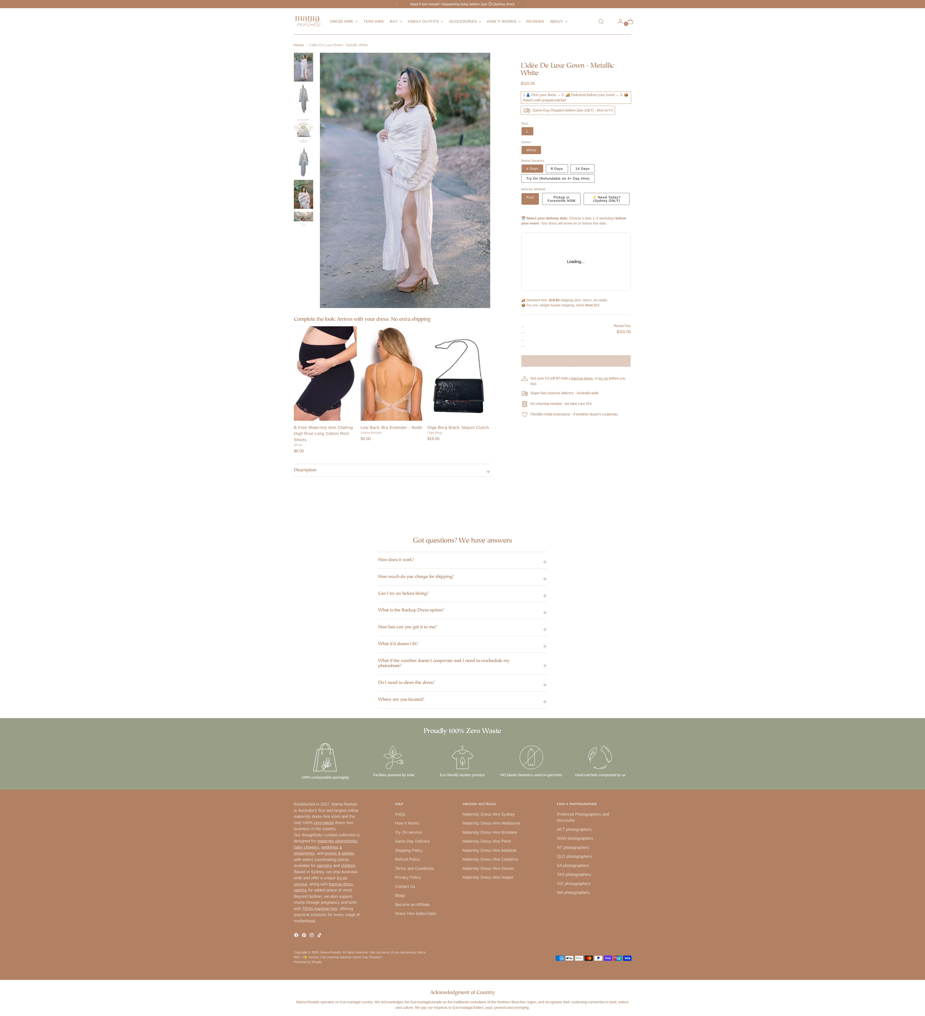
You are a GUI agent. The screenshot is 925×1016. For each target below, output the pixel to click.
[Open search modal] (601, 21)
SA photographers (573, 865)
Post (530, 197)
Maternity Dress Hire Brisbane (489, 832)
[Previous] (397, 4)
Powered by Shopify (308, 962)
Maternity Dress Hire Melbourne (491, 823)
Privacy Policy (408, 877)
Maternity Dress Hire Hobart (487, 877)
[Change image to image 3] (303, 130)
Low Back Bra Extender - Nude (391, 427)
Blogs (400, 895)
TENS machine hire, (320, 908)
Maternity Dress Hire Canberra (490, 859)
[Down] (303, 225)
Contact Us (405, 886)
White (531, 150)
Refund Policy (407, 859)
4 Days (532, 168)
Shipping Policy (409, 850)
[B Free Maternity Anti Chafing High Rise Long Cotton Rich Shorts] (325, 373)
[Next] (527, 4)
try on (604, 378)
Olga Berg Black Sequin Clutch (458, 427)
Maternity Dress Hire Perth (486, 841)
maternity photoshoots (337, 841)
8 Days (557, 168)
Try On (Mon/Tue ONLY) (558, 178)
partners (324, 865)
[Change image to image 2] (303, 99)
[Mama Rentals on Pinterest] (304, 936)
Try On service (408, 832)
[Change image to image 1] (303, 67)
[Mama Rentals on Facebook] (297, 936)
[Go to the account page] (618, 21)
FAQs (400, 814)
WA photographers (573, 892)
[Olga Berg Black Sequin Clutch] (458, 373)
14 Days (582, 168)
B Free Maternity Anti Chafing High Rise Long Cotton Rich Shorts (323, 433)
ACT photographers (574, 829)
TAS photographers (574, 874)
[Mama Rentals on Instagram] (312, 936)
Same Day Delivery (412, 841)
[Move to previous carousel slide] (616, 509)
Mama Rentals (330, 952)
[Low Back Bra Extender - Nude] (392, 373)
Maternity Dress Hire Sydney (488, 814)
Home (299, 45)
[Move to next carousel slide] (627, 509)
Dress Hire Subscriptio (415, 913)
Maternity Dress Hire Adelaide (489, 850)
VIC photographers (574, 883)
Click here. (488, 4)
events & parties (339, 853)
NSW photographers (575, 838)
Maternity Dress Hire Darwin (488, 868)
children (348, 865)
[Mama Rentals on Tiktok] (320, 936)
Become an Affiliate (412, 904)
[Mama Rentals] (308, 21)
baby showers (306, 847)
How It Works (407, 823)
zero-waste (324, 822)
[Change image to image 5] (303, 194)
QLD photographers (574, 856)
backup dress (582, 378)
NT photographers (573, 847)
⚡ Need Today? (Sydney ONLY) (606, 199)
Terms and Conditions (414, 868)
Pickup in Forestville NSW (561, 199)
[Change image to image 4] (303, 162)
